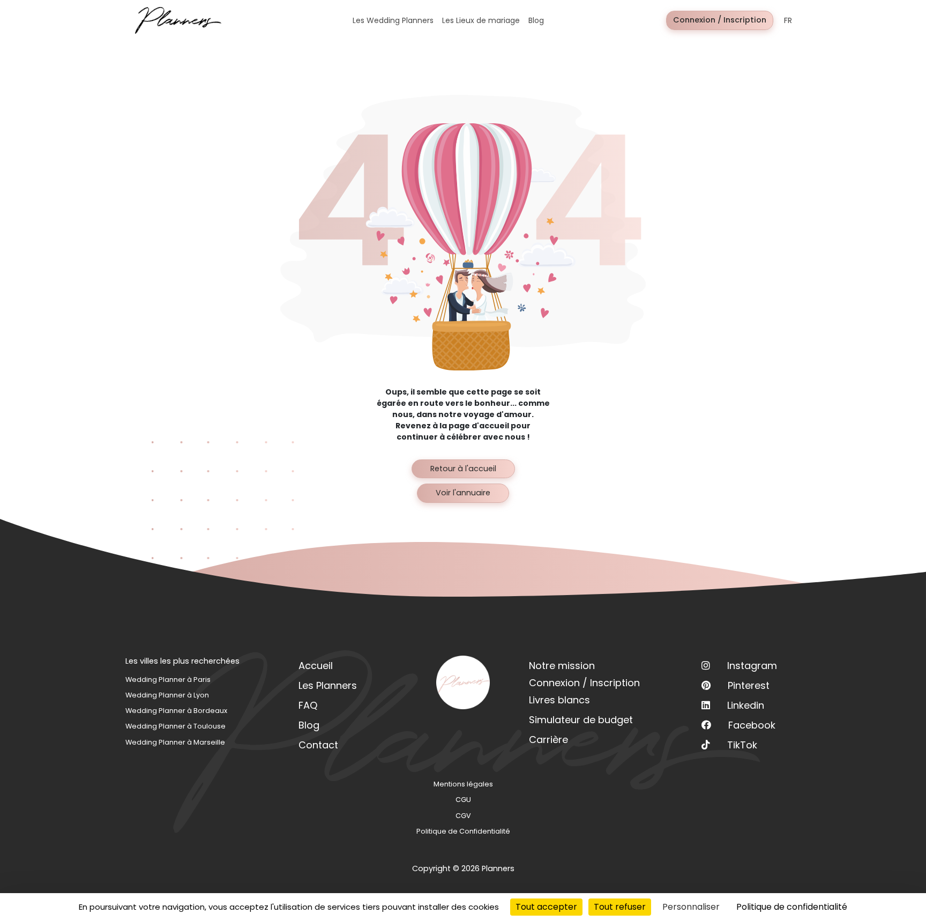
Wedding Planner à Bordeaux (176, 710)
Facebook (751, 725)
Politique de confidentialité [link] (791, 907)
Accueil (315, 665)
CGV (463, 815)
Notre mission (562, 665)
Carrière (548, 739)
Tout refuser (620, 907)
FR (788, 20)
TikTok (742, 745)
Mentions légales (463, 784)
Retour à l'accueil (463, 468)
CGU (463, 799)
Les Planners (327, 685)
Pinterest (749, 685)
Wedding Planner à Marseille (175, 742)
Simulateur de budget (581, 719)
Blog (308, 725)
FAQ (307, 705)
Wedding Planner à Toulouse (175, 726)
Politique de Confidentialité (463, 831)
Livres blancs (559, 700)
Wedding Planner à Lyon (167, 695)
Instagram (752, 665)
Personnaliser (691, 907)
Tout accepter (546, 907)
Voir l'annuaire (463, 492)
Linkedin (745, 705)
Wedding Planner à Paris (168, 679)
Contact (318, 745)
